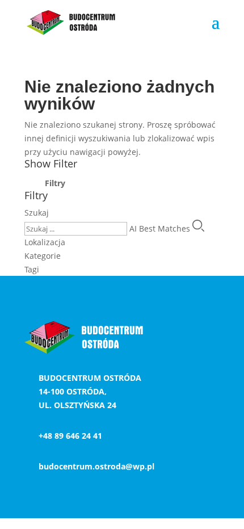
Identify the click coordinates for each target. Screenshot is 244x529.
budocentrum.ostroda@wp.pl (96, 466)
